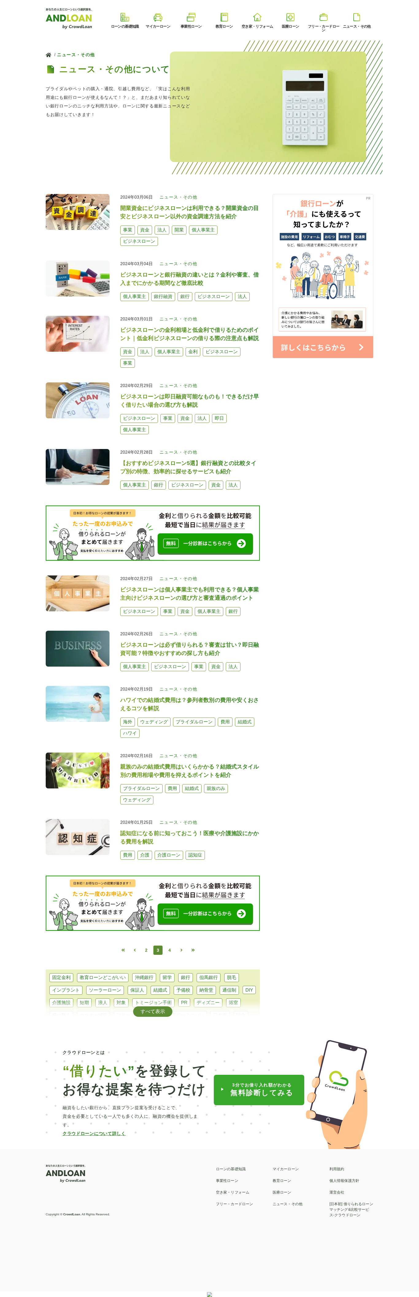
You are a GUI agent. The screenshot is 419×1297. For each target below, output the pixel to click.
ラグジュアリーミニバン (178, 1015)
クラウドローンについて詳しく (94, 1133)
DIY (249, 990)
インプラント (66, 990)
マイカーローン (286, 1169)
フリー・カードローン (234, 1204)
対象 (121, 1002)
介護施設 (61, 1002)
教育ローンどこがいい (103, 977)
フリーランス (130, 1015)
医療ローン (282, 1192)
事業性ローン (227, 1181)
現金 (240, 1015)
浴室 (233, 1002)
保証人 (137, 990)
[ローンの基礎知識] (125, 17)
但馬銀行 (208, 977)
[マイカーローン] (158, 17)
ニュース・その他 (76, 54)
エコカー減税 (93, 1015)
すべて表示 (152, 1011)
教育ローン (282, 1181)
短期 (84, 1002)
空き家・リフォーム (232, 1192)
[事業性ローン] (191, 17)
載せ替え (61, 1015)
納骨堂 (206, 990)
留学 (167, 977)
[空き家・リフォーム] (257, 17)
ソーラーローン (105, 990)
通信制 (229, 990)
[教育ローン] (224, 17)
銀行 (185, 977)
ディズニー (208, 1002)
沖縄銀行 (144, 977)
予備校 (183, 990)
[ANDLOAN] (69, 17)
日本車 (220, 1015)
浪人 (102, 1002)
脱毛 (231, 977)
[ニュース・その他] (357, 17)
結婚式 (160, 990)
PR (184, 1002)
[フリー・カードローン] (324, 17)
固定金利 (61, 977)
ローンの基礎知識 (231, 1169)
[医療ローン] (290, 17)
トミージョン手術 (153, 1002)
